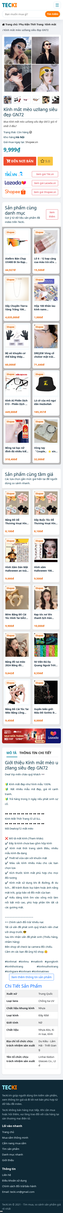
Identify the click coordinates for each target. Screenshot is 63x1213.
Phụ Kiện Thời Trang (31, 24)
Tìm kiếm (52, 14)
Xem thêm (52, 214)
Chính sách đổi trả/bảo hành (19, 1186)
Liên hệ (6, 1175)
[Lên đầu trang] (1, 1211)
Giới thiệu (8, 1160)
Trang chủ (11, 24)
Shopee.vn (31, 142)
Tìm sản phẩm (10, 1149)
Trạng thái (10, 132)
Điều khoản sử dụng (14, 1180)
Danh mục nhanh (12, 1154)
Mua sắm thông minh (15, 1137)
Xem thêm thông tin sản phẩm (31, 977)
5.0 (47, 161)
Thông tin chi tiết (35, 752)
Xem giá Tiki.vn (45, 174)
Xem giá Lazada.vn (45, 183)
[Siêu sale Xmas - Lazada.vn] (31, 735)
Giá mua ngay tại (14, 142)
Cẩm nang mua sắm (14, 1143)
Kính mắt (50, 24)
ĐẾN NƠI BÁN (21, 161)
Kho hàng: (10, 137)
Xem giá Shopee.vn (45, 192)
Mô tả (11, 753)
